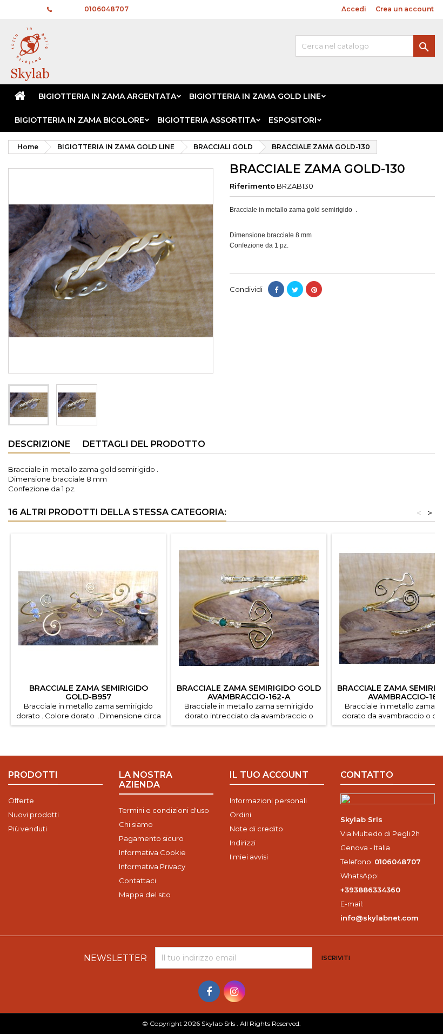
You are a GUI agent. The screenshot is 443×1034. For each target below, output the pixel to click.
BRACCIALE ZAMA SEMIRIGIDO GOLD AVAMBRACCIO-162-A (249, 692)
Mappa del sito (145, 894)
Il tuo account (269, 775)
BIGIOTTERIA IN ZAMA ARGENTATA (107, 96)
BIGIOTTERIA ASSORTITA (206, 120)
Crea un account (404, 9)
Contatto (22, 9)
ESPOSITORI (293, 120)
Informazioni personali (268, 800)
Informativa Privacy (152, 866)
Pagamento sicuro (151, 838)
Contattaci (137, 880)
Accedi (353, 9)
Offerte (21, 800)
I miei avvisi (249, 856)
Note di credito (256, 828)
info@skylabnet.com (379, 917)
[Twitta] (295, 289)
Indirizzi (243, 842)
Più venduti (27, 828)
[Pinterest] (314, 289)
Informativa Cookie (152, 852)
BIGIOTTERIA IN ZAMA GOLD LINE (255, 96)
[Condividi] (276, 289)
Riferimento (252, 186)
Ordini (240, 814)
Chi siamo (136, 824)
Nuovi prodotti (33, 814)
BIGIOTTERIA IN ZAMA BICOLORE (79, 120)
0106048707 (106, 9)
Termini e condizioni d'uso (164, 810)
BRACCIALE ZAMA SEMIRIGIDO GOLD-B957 (88, 692)
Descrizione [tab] (39, 444)
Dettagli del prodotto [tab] (144, 444)
